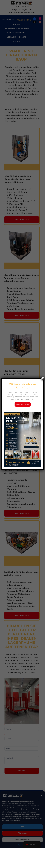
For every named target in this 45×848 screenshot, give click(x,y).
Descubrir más (22, 404)
